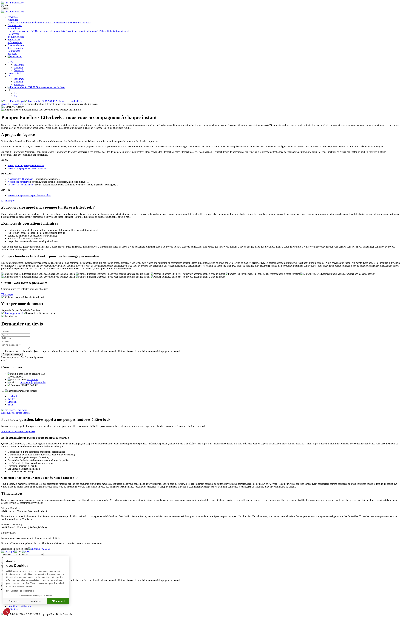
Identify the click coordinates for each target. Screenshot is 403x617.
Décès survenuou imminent (15, 27)
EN (15, 93)
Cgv (3, 360)
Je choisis (36, 601)
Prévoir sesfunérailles (13, 18)
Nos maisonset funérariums (15, 41)
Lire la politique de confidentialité (20, 591)
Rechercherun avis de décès (16, 35)
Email (10, 404)
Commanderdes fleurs (14, 52)
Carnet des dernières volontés (22, 22)
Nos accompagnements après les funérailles (29, 195)
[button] (6, 611)
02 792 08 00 (43, 548)
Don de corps (73, 22)
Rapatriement (122, 31)
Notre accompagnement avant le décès (27, 168)
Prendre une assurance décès (51, 22)
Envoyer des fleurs (17, 410)
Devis (19, 56)
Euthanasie (85, 22)
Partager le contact (27, 390)
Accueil (5, 104)
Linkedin (18, 67)
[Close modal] (16, 316)
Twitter (11, 399)
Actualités (12, 609)
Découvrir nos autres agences (15, 412)
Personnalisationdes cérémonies (16, 46)
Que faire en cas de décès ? (21, 31)
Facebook (19, 70)
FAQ (10, 76)
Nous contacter (15, 73)
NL (15, 95)
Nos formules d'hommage (20, 179)
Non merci (14, 601)
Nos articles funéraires (77, 31)
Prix (63, 31)
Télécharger (7, 294)
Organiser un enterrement (47, 31)
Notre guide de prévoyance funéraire (26, 165)
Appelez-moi (16, 313)
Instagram (19, 64)
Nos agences (17, 104)
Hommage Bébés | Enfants (101, 31)
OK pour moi (58, 601)
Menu (5, 8)
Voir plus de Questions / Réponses (18, 431)
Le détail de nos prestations (21, 184)
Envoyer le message (12, 354)
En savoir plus (8, 200)
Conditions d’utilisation (19, 606)
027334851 (32, 379)
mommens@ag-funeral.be (32, 382)
